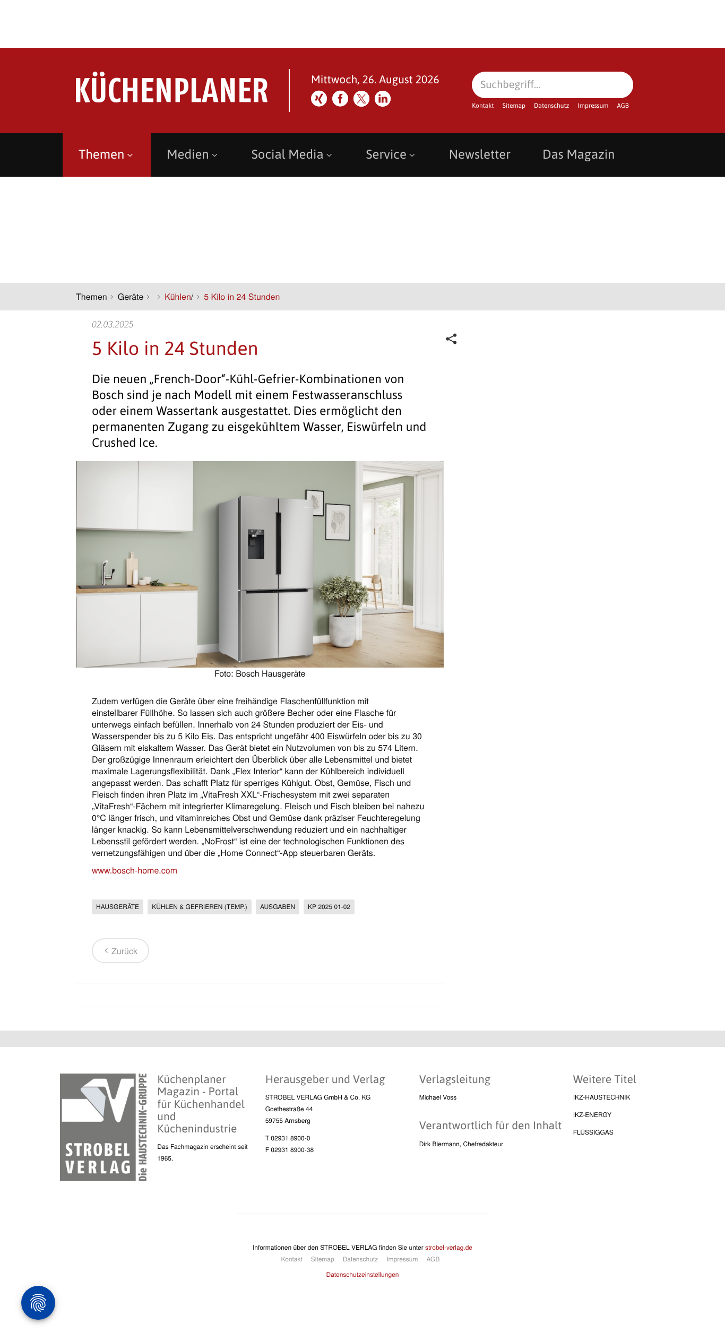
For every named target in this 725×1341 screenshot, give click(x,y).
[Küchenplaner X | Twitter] (361, 99)
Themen (101, 155)
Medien (188, 155)
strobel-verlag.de (448, 1247)
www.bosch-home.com (134, 870)
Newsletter (480, 155)
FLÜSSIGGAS (593, 1132)
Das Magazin (578, 155)
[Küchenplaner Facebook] (340, 99)
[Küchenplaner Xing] (319, 99)
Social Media (288, 155)
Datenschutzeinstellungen (362, 1274)
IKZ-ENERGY (592, 1114)
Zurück (124, 951)
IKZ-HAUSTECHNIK (602, 1097)
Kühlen (178, 296)
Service (386, 155)
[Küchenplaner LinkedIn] (383, 99)
